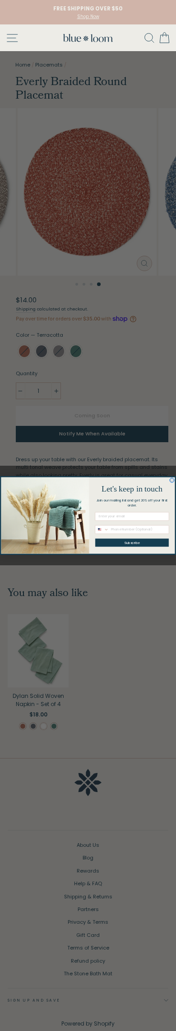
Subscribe (132, 542)
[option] (88, 12)
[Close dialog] (172, 480)
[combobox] (102, 529)
